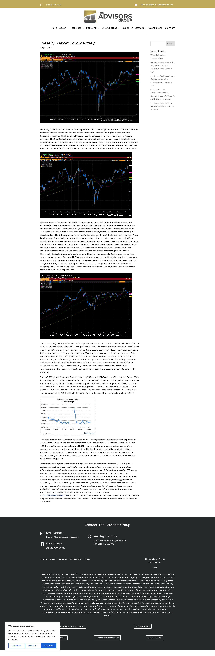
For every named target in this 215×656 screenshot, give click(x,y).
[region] (32, 636)
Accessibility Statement (107, 638)
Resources (138, 28)
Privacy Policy (142, 626)
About (63, 28)
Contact (170, 28)
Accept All (48, 646)
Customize (16, 646)
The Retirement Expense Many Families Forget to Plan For (162, 106)
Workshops (155, 28)
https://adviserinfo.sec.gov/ (55, 495)
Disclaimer (60, 638)
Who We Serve (109, 28)
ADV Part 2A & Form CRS (72, 626)
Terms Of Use (154, 638)
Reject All (32, 646)
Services (76, 28)
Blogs (125, 28)
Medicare (91, 28)
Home (54, 28)
